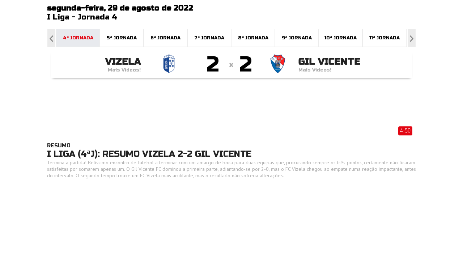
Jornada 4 (97, 17)
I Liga (58, 17)
